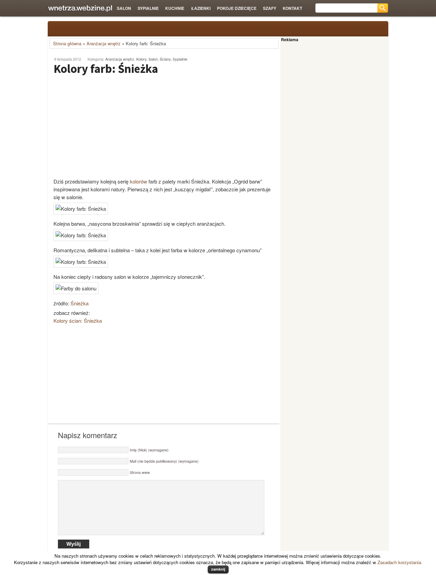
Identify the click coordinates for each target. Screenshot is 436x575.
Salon (124, 8)
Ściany (165, 59)
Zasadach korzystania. (399, 562)
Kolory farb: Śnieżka (105, 68)
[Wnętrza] (80, 8)
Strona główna (67, 43)
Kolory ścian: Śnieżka (77, 320)
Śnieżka (80, 303)
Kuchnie (174, 8)
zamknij (218, 569)
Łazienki (201, 8)
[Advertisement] (105, 126)
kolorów (138, 181)
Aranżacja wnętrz (104, 43)
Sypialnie (148, 8)
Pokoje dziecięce (236, 8)
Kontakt (292, 8)
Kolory (141, 59)
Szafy (269, 8)
